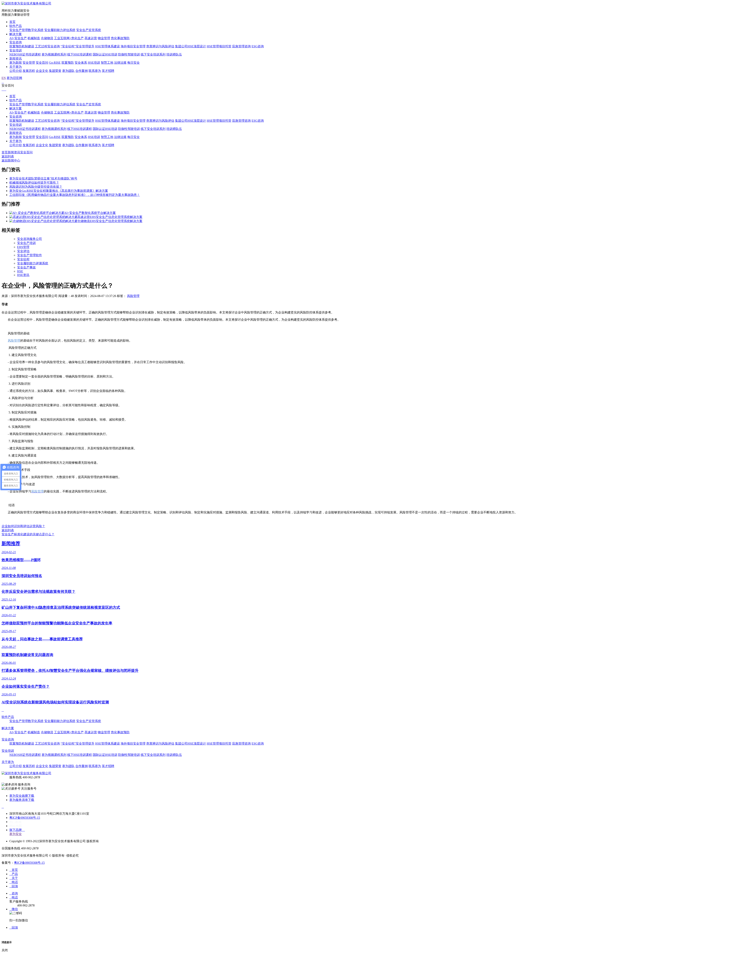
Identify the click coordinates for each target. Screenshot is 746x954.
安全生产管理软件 (29, 255)
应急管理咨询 (241, 46)
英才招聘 (108, 70)
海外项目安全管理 (133, 46)
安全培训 (15, 50)
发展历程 (29, 70)
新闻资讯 (15, 58)
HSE (20, 271)
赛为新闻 (15, 62)
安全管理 (29, 62)
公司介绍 (15, 70)
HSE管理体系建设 (107, 46)
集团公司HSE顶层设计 (190, 46)
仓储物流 (47, 38)
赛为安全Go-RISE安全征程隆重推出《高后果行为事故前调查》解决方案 (58, 190)
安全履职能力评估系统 (59, 30)
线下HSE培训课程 (79, 54)
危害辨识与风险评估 (160, 46)
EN (4, 78)
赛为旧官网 (14, 78)
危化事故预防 (120, 38)
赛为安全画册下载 (21, 795)
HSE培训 (94, 62)
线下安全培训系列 (153, 54)
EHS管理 (23, 247)
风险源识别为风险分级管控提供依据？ (35, 186)
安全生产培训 (26, 243)
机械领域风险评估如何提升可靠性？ (34, 182)
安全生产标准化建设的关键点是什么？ (28, 534)
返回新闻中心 (11, 160)
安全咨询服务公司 (29, 238)
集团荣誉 (55, 70)
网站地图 (15, 825)
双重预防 (67, 62)
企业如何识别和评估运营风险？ (23, 526)
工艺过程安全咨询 (47, 46)
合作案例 (81, 70)
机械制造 (34, 38)
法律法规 (120, 62)
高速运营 (91, 38)
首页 (12, 21)
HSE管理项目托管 (219, 46)
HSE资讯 (23, 275)
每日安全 (133, 62)
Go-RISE (55, 62)
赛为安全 (15, 834)
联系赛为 (95, 70)
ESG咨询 (258, 46)
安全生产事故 (26, 267)
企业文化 (42, 70)
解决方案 (15, 34)
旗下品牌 (17, 830)
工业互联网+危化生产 (69, 38)
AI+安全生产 (18, 38)
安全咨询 (15, 42)
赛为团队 (68, 70)
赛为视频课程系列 (54, 54)
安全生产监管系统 (88, 30)
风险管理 (133, 296)
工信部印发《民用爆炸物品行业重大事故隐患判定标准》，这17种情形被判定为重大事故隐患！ (74, 194)
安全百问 (42, 62)
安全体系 (81, 62)
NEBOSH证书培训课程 (25, 54)
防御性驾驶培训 (129, 54)
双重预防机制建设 (21, 46)
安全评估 (23, 251)
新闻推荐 (11, 543)
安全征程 (23, 259)
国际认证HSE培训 (105, 54)
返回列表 (8, 156)
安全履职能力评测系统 (32, 263)
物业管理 (104, 38)
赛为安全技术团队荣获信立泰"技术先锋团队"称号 (43, 178)
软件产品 (15, 26)
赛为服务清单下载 (21, 799)
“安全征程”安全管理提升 (77, 46)
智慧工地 (107, 62)
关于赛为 (15, 66)
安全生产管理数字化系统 (26, 30)
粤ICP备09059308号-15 (24, 817)
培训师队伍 (174, 54)
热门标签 (15, 821)
